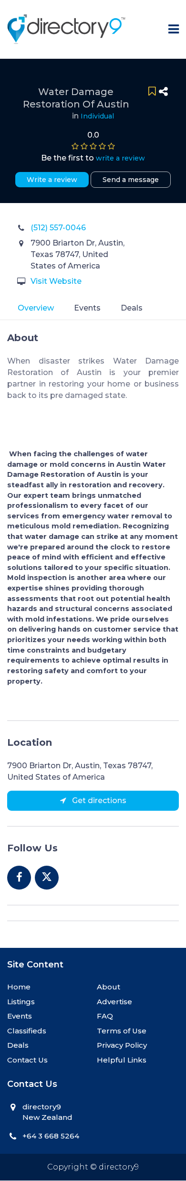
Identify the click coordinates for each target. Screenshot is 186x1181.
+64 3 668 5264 (50, 1135)
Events (87, 307)
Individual (97, 116)
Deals (132, 307)
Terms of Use (121, 1030)
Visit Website (56, 281)
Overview (36, 307)
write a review (120, 158)
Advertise (114, 1001)
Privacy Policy (122, 1045)
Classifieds (26, 1030)
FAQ (105, 1015)
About (108, 986)
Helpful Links (121, 1059)
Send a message (131, 179)
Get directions (98, 800)
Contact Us (27, 1059)
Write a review (52, 179)
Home (19, 986)
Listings (21, 1001)
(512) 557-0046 (58, 227)
